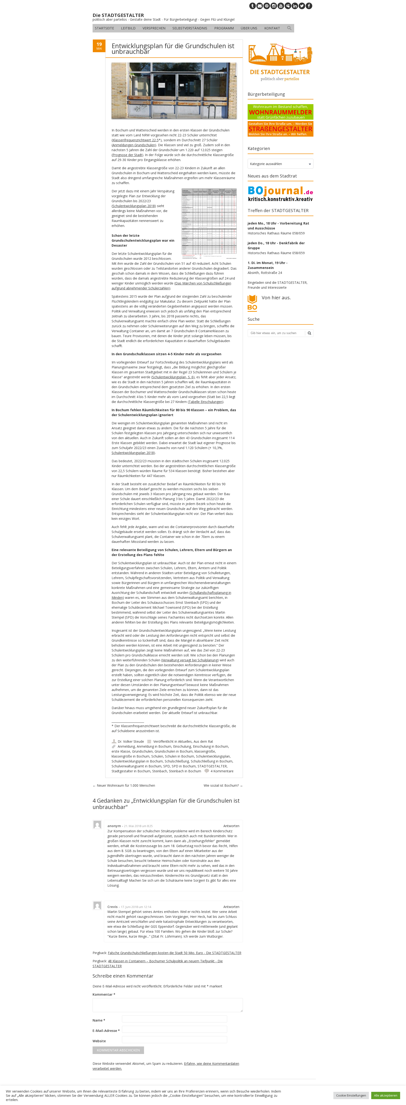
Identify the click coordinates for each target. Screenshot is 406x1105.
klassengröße (205, 751)
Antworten (231, 826)
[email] (259, 5)
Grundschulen (142, 751)
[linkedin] (294, 5)
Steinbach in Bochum (185, 771)
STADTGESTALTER (212, 766)
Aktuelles (185, 741)
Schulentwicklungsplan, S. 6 (172, 377)
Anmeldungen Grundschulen (134, 145)
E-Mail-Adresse (106, 1030)
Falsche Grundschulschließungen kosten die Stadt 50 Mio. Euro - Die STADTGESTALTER (174, 953)
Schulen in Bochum (179, 756)
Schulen (157, 756)
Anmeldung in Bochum (154, 746)
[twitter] (301, 5)
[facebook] (308, 5)
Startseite (104, 28)
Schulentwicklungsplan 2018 (134, 206)
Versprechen (154, 28)
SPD (166, 766)
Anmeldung (126, 746)
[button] (289, 28)
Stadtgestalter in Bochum (131, 771)
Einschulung (182, 746)
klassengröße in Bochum (130, 756)
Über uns (249, 28)
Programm (224, 28)
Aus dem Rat (203, 741)
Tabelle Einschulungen (205, 401)
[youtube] (280, 5)
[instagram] (273, 5)
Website (99, 1041)
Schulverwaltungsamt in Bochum (136, 766)
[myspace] (287, 5)
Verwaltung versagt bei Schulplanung (190, 660)
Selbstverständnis (189, 28)
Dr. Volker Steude (131, 741)
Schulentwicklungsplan (213, 756)
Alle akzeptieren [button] (385, 1095)
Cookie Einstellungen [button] (351, 1095)
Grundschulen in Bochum (174, 751)
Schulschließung (177, 761)
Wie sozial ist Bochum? (223, 785)
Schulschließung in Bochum (211, 761)
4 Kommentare (222, 771)
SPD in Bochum (184, 766)
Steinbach (159, 771)
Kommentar (104, 994)
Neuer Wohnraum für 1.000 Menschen (124, 785)
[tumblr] (252, 5)
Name (99, 1020)
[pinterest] (266, 5)
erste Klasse (121, 751)
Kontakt (272, 28)
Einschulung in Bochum (210, 746)
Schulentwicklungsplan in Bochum (137, 761)
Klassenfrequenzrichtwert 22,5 (136, 140)
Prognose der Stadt (127, 155)
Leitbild (128, 28)
